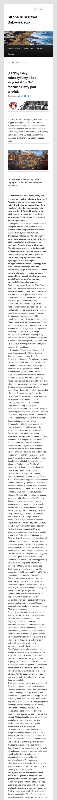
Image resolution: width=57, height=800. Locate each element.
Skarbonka (28, 48)
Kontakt (11, 54)
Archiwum (41, 48)
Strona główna (14, 48)
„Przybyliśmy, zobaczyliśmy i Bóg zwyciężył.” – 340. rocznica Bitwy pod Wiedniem (22, 82)
